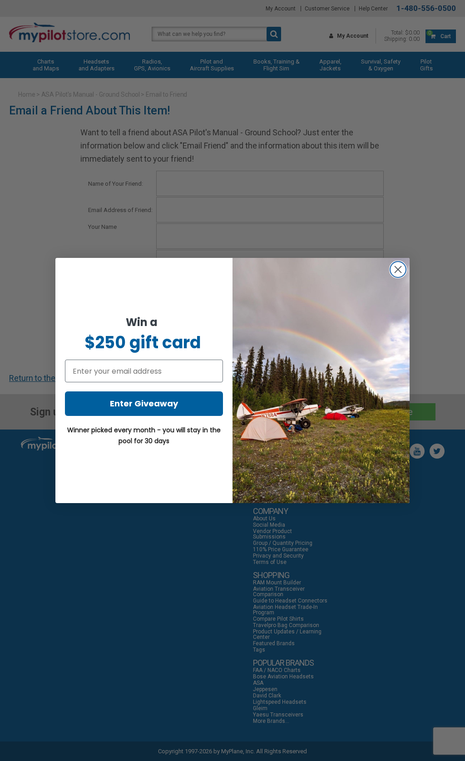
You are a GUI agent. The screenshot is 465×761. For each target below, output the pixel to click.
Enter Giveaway (144, 403)
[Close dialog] (398, 269)
